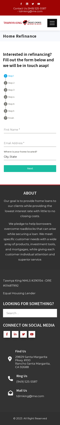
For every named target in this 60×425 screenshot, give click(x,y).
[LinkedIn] (15, 334)
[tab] (9, 76)
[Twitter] (23, 334)
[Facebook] (7, 334)
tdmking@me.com (30, 11)
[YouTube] (31, 334)
